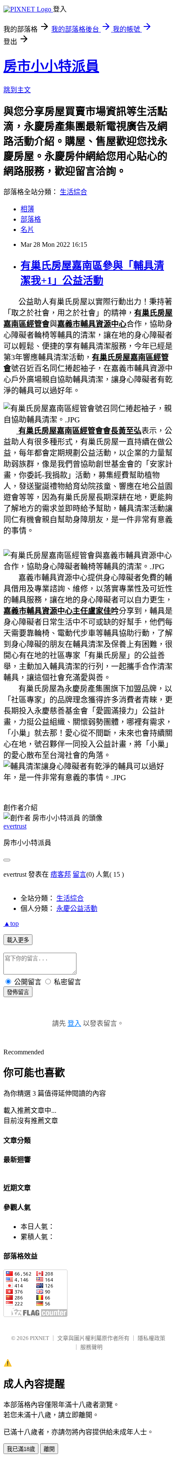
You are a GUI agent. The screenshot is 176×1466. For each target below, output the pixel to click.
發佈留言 (18, 992)
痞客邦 (60, 874)
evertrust (14, 826)
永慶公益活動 (76, 908)
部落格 (31, 219)
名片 (27, 229)
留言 (79, 874)
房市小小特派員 (51, 66)
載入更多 (18, 940)
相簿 (27, 209)
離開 (49, 1449)
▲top (11, 923)
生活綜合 (73, 192)
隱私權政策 (151, 1338)
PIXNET (39, 1338)
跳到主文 (17, 90)
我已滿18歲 (21, 1449)
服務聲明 (91, 1347)
